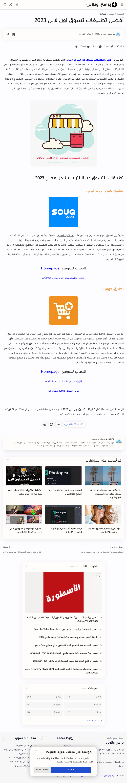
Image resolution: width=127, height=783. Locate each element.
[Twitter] (99, 762)
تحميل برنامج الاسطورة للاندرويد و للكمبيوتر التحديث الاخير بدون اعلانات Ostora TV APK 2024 (62, 620)
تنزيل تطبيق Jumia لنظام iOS (63, 391)
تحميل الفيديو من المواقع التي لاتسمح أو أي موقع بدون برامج (66, 645)
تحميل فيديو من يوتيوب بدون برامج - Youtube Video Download (66, 629)
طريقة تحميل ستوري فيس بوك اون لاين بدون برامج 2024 (68, 637)
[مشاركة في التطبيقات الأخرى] (76, 46)
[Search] (4, 4)
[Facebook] (119, 762)
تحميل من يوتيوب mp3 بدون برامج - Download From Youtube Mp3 (64, 653)
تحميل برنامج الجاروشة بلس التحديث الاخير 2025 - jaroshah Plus (65, 661)
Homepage (50, 269)
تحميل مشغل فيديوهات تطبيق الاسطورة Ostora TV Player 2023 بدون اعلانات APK (61, 671)
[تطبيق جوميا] (63, 310)
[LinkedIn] (117, 766)
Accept (71, 770)
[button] (10, 4)
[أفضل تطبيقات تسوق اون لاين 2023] (63, 133)
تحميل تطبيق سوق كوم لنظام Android (63, 278)
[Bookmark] (16, 4)
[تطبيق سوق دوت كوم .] (63, 212)
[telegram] (109, 762)
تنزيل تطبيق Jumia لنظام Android (63, 381)
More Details (42, 770)
